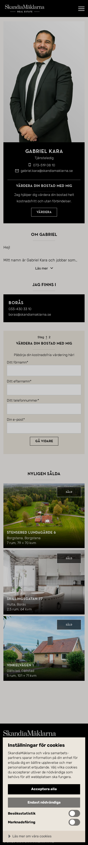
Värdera (44, 212)
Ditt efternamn (18, 381)
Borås (16, 302)
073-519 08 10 (44, 165)
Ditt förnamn (17, 362)
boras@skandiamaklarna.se (30, 314)
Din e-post (15, 420)
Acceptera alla (44, 789)
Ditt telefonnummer (22, 400)
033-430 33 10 (20, 309)
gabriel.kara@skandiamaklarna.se (47, 171)
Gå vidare (44, 441)
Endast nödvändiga (44, 802)
